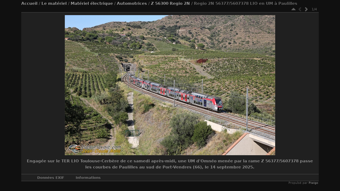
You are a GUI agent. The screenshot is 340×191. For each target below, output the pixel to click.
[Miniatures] (293, 9)
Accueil (29, 3)
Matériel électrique (92, 3)
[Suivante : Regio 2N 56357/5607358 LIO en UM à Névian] (306, 9)
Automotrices (132, 3)
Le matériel (54, 3)
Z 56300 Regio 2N (170, 3)
